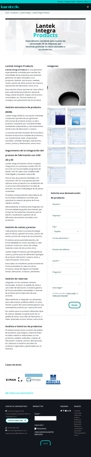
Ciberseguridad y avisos (80, 434)
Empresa (60, 1)
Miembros (79, 1)
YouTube (66, 410)
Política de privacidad (77, 421)
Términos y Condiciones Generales (78, 428)
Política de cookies (77, 416)
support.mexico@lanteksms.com (16, 433)
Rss (70, 410)
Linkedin (68, 410)
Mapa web (77, 424)
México (86, 1)
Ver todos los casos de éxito (19, 393)
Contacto (77, 411)
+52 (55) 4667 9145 (13, 428)
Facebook (63, 410)
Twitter (61, 410)
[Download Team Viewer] (17, 421)
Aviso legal (77, 413)
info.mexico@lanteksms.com (16, 431)
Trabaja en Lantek (69, 1)
